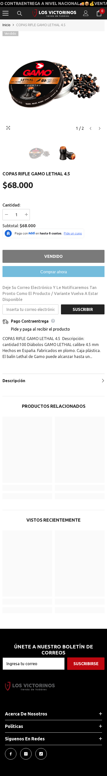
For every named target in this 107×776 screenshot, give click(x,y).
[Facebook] (10, 754)
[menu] (5, 13)
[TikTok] (41, 754)
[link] (27, 488)
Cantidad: (11, 205)
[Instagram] (26, 754)
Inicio (6, 25)
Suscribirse (86, 663)
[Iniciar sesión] (86, 13)
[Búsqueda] (20, 13)
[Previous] (90, 128)
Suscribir (83, 309)
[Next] (99, 128)
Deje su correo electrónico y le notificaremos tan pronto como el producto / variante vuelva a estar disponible (50, 293)
